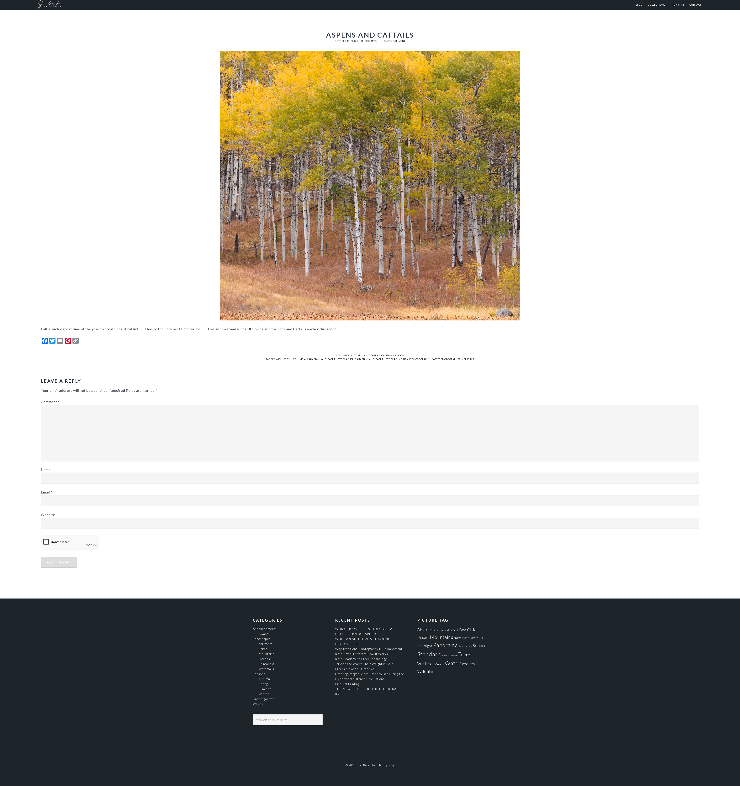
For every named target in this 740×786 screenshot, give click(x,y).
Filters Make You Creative (354, 669)
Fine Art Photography (415, 359)
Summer (265, 689)
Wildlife (425, 671)
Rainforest (266, 664)
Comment (50, 402)
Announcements (265, 628)
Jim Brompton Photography (75, 5)
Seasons (400, 355)
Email (46, 492)
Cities (472, 629)
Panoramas (465, 646)
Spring (263, 684)
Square (479, 645)
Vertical (425, 663)
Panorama (445, 645)
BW (462, 629)
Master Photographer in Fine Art (452, 359)
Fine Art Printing (347, 684)
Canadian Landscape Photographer (330, 359)
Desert (423, 637)
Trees (465, 654)
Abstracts (440, 630)
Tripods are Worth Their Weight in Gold (364, 664)
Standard (429, 654)
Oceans (264, 659)
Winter (264, 694)
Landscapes (370, 355)
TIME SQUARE (449, 655)
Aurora (452, 630)
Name (47, 469)
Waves (258, 704)
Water (453, 663)
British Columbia (294, 359)
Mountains (386, 355)
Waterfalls (266, 669)
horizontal (266, 644)
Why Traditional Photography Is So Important (368, 649)
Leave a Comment (394, 41)
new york (462, 637)
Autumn (356, 355)
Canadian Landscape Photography (377, 359)
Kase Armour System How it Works (361, 654)
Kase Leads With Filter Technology (361, 659)
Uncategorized (264, 699)
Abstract (425, 629)
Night (427, 646)
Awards (264, 634)
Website (48, 515)
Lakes (263, 649)
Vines (439, 664)
